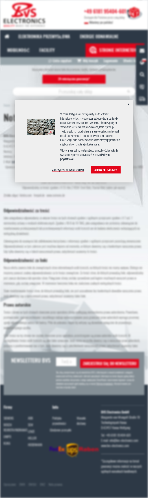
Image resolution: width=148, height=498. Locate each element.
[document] (74, 142)
